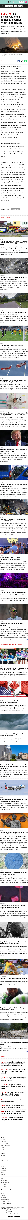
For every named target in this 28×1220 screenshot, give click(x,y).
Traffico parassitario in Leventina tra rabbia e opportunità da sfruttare (13, 1119)
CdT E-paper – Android (6, 1186)
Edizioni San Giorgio (5, 1159)
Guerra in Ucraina (15, 209)
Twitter (2, 1172)
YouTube (3, 1174)
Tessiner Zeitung (5, 1199)
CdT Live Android (5, 1182)
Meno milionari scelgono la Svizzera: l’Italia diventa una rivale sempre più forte (13, 1078)
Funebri (3, 1149)
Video (2, 1132)
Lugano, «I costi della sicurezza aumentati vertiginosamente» (13, 1112)
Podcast (3, 1134)
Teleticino (3, 1193)
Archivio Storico (5, 1157)
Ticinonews (3, 1197)
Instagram (3, 1170)
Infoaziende (3, 1163)
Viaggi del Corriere (5, 1145)
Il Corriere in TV (4, 1161)
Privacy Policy (9, 1209)
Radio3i (3, 1195)
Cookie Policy (9, 1211)
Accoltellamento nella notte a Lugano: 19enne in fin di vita (13, 1106)
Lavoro (2, 1147)
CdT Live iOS (4, 1180)
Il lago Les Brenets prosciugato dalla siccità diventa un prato (13, 1086)
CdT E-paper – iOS (5, 1184)
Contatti (3, 1139)
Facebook (3, 1168)
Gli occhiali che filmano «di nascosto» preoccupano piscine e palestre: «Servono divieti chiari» (13, 1063)
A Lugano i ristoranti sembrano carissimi (11, 1100)
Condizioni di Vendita (6, 1203)
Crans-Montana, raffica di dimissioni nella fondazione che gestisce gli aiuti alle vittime (12, 1094)
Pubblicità (3, 1141)
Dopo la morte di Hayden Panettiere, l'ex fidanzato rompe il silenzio (13, 1071)
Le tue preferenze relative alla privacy (14, 1213)
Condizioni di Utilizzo (6, 1201)
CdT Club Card (4, 1143)
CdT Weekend (4, 1155)
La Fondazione (4, 1191)
